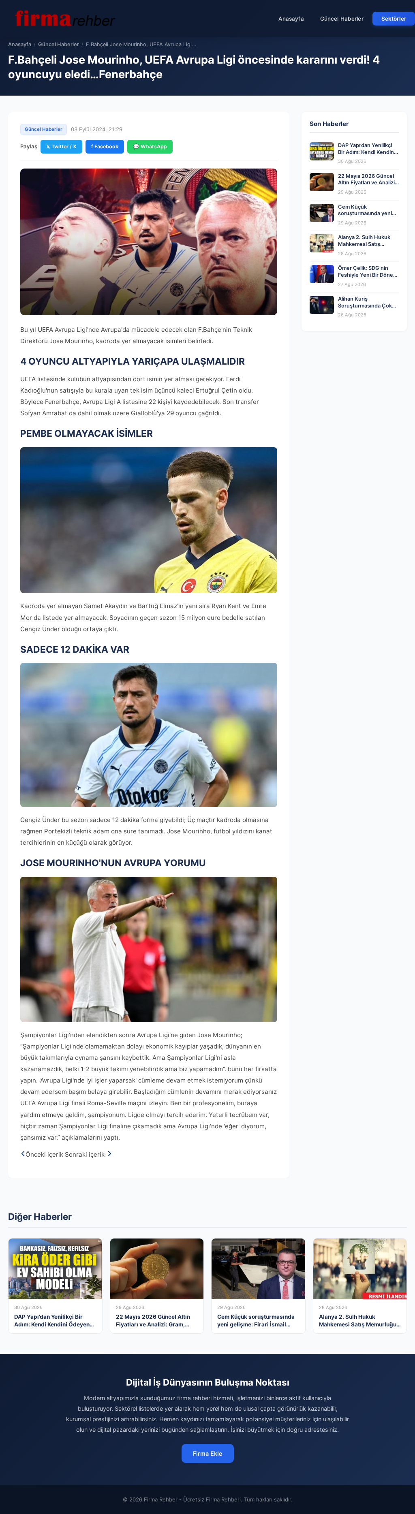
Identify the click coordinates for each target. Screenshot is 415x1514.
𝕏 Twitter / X (61, 146)
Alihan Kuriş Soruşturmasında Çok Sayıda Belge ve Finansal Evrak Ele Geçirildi (368, 309)
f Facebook (104, 146)
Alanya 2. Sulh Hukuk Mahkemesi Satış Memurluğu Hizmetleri (366, 244)
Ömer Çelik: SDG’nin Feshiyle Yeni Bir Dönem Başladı (368, 274)
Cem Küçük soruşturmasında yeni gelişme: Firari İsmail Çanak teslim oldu (365, 217)
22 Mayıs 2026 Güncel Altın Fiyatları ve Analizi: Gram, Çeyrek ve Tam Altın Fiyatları (367, 186)
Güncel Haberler (342, 18)
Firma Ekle (207, 1453)
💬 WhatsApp (150, 146)
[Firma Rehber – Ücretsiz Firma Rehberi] (64, 18)
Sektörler (393, 18)
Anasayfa (291, 18)
